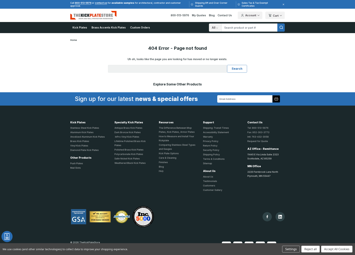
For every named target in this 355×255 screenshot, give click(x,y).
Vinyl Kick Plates (79, 145)
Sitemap (207, 163)
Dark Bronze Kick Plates (127, 132)
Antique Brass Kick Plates (128, 127)
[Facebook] (267, 216)
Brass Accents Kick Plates (109, 27)
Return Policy (210, 145)
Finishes (163, 162)
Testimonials (210, 181)
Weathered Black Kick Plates (130, 163)
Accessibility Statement (216, 132)
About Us (208, 176)
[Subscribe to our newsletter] (276, 99)
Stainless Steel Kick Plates (84, 127)
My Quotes (199, 15)
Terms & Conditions (214, 159)
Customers (209, 185)
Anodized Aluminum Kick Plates (87, 136)
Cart (276, 15)
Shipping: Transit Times (216, 127)
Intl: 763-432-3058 (258, 136)
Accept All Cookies (336, 249)
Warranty (208, 136)
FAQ (161, 171)
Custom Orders (140, 27)
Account (250, 15)
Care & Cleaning (167, 157)
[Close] (283, 4)
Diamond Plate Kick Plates (84, 150)
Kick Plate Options (169, 153)
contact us (101, 2)
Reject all (310, 249)
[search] (281, 27)
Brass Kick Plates (79, 141)
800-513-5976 (83, 2)
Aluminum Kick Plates (82, 132)
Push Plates (76, 163)
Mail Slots (75, 167)
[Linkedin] (280, 217)
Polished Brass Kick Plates (128, 149)
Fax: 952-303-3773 (258, 132)
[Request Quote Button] (7, 236)
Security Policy (211, 150)
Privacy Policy (210, 141)
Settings (291, 249)
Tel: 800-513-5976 (257, 127)
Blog (212, 15)
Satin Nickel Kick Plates (127, 158)
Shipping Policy (211, 154)
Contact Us (225, 15)
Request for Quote (257, 141)
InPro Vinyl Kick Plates (126, 136)
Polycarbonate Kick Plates (128, 154)
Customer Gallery (212, 190)
